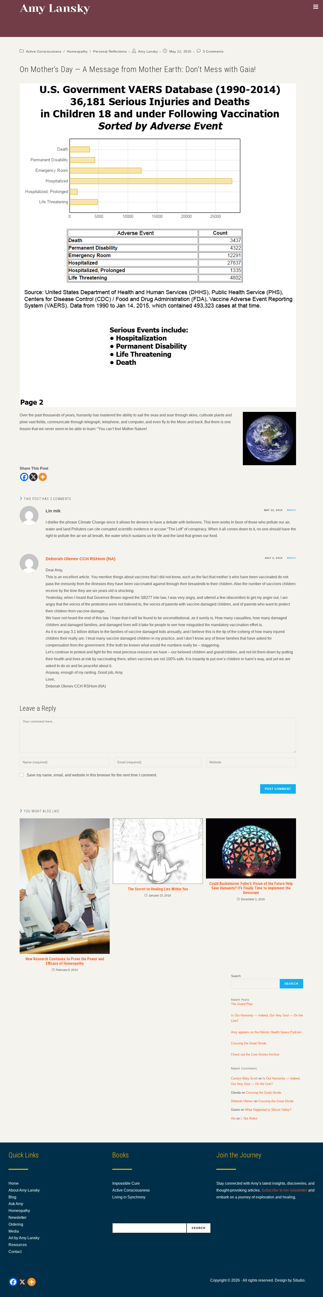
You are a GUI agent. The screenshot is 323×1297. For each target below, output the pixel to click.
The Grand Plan (242, 1004)
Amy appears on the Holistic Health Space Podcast (266, 1032)
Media (14, 1231)
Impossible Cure (126, 1183)
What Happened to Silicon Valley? (268, 1109)
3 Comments (213, 51)
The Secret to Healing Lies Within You (158, 889)
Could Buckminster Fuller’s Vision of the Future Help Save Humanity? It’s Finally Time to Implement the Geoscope (251, 888)
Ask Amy (16, 1204)
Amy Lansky (148, 51)
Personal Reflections (110, 51)
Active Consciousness (43, 51)
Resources (18, 1245)
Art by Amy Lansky (24, 1238)
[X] (33, 477)
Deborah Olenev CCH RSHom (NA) (80, 558)
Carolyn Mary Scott (244, 1078)
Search (236, 976)
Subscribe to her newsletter (284, 1190)
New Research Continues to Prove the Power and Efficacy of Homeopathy (65, 961)
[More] (43, 477)
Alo (233, 1118)
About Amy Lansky (24, 1190)
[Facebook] (24, 477)
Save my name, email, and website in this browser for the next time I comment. (92, 775)
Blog (12, 1197)
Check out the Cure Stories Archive (255, 1054)
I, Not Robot (249, 1118)
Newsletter (17, 1217)
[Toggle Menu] (316, 6)
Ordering (16, 1224)
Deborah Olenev (242, 1101)
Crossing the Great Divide (248, 1043)
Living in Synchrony (128, 1197)
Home (14, 1183)
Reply (291, 510)
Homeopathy (77, 51)
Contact (15, 1252)
